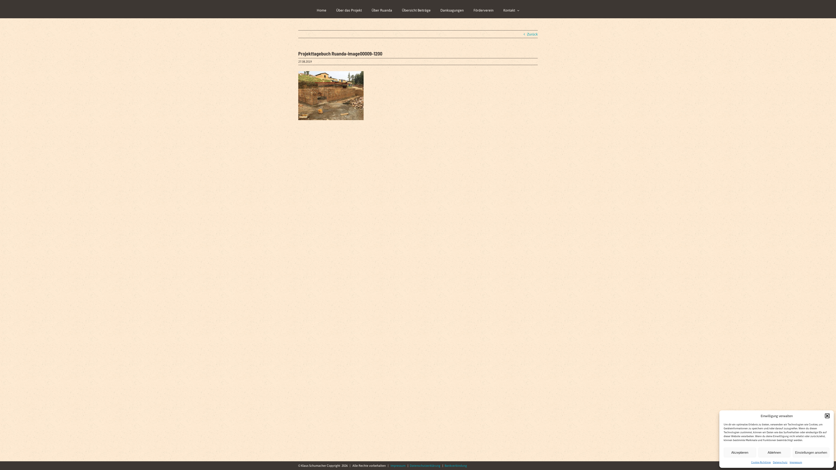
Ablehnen (774, 452)
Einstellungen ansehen (811, 452)
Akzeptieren (739, 452)
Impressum (796, 462)
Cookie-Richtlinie (761, 462)
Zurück (532, 34)
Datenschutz (780, 462)
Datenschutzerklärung (425, 465)
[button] (827, 416)
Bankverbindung (456, 465)
